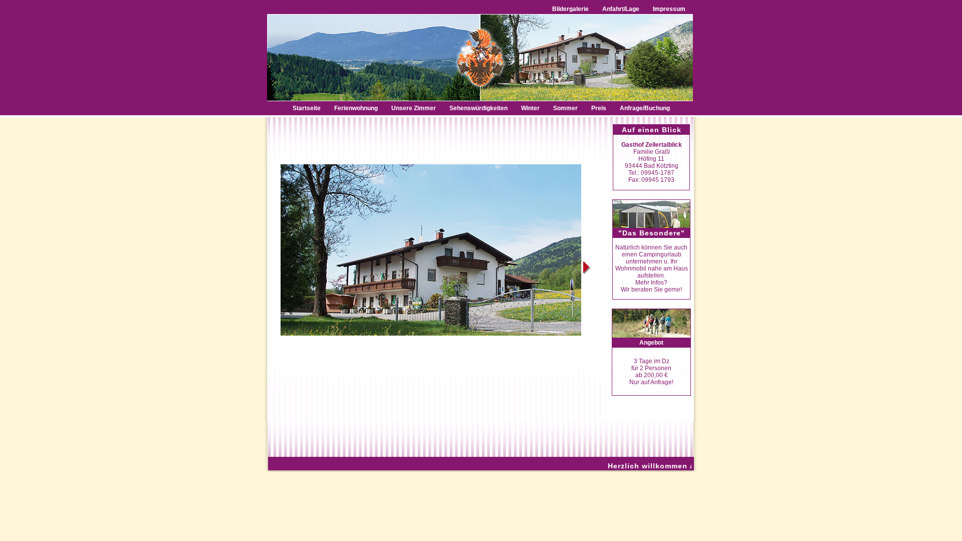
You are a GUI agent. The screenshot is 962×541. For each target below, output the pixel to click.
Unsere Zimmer (413, 108)
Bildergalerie (570, 9)
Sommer (565, 108)
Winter (531, 108)
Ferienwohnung (356, 108)
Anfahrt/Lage (620, 9)
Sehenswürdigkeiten (479, 108)
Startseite (307, 108)
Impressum (672, 9)
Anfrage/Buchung (645, 108)
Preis (598, 108)
